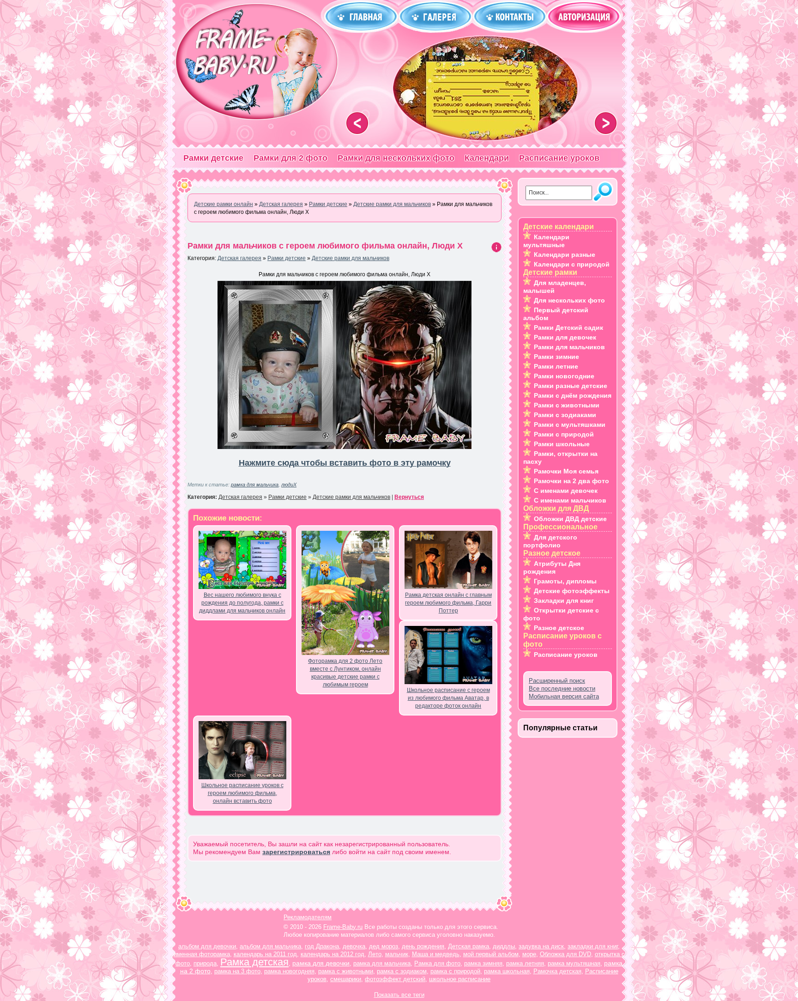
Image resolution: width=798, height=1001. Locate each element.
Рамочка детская (557, 971)
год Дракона (322, 946)
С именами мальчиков (570, 500)
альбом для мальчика (270, 946)
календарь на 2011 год (265, 954)
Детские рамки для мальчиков (350, 258)
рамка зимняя (483, 963)
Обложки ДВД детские (570, 518)
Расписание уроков (559, 158)
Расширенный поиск (557, 680)
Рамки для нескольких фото (396, 158)
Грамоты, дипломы (565, 581)
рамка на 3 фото (237, 971)
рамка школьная (507, 971)
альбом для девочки (207, 946)
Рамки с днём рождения (572, 395)
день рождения (423, 946)
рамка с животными (345, 971)
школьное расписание (459, 979)
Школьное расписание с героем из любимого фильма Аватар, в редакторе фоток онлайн (448, 698)
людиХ (288, 484)
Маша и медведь (435, 954)
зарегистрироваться (296, 851)
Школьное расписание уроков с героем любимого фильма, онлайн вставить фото (242, 793)
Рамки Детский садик (568, 327)
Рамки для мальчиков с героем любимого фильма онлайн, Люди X (325, 245)
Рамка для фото (437, 963)
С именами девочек (566, 490)
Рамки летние (556, 366)
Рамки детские (213, 158)
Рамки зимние (556, 356)
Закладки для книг (564, 600)
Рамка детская (254, 962)
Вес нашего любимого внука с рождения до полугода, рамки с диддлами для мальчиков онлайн (242, 603)
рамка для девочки (321, 963)
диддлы (504, 946)
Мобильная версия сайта (564, 696)
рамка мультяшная (574, 963)
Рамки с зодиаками (565, 415)
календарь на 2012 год (332, 954)
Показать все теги (399, 994)
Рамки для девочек (565, 337)
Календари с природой (572, 264)
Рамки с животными (566, 405)
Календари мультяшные (546, 241)
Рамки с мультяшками (569, 424)
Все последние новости (562, 688)
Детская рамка (468, 946)
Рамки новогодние (564, 376)
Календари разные (564, 254)
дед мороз (383, 946)
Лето (374, 954)
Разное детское (559, 627)
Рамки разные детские (570, 385)
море (529, 954)
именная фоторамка (202, 954)
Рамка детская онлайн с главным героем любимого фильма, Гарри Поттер (448, 603)
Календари (487, 158)
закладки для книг (593, 946)
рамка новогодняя (289, 971)
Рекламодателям (308, 917)
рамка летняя (525, 963)
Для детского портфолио (550, 541)
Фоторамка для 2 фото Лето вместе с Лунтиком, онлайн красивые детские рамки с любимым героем (345, 673)
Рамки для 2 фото (290, 158)
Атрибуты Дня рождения (551, 567)
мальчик (396, 954)
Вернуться (409, 497)
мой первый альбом (491, 954)
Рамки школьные (562, 444)
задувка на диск (541, 946)
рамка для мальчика (254, 484)
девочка (354, 946)
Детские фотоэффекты (572, 591)
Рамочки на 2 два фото (571, 481)
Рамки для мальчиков (569, 347)
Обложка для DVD (565, 954)
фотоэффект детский (395, 979)
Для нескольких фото (569, 300)
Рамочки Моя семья (566, 471)
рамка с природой (455, 971)
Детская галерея (239, 258)
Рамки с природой (564, 434)
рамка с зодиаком (402, 971)
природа (205, 963)
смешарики (345, 979)
